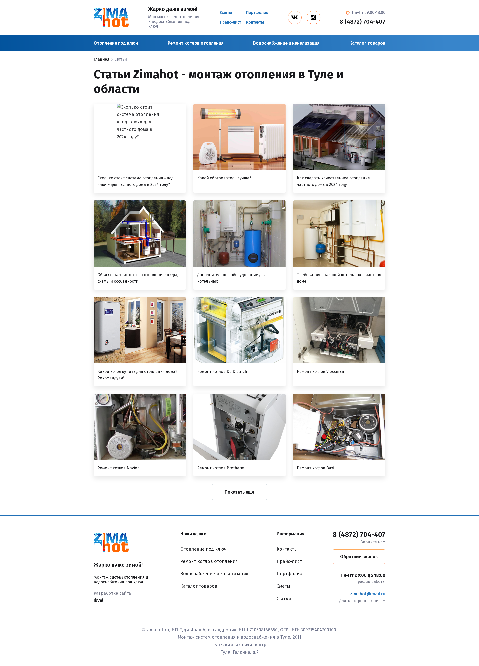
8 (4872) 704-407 (362, 22)
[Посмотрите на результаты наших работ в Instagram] (313, 17)
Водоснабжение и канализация (286, 43)
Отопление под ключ (116, 43)
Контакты (255, 22)
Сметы (226, 12)
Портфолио (257, 12)
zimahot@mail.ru (367, 594)
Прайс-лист (230, 22)
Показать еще (239, 492)
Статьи (284, 598)
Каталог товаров (367, 43)
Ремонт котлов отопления (196, 43)
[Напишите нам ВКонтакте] (295, 17)
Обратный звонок (359, 556)
